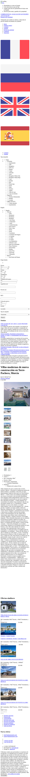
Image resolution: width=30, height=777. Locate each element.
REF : (2, 295)
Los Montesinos (13, 241)
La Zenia (11, 239)
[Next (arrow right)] (3, 713)
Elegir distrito (4, 260)
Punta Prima (12, 247)
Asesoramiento (7, 718)
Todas (7, 160)
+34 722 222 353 (8, 742)
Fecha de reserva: (5, 301)
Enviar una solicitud (9, 30)
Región (2, 207)
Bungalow (11, 166)
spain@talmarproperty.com (10, 736)
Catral (10, 223)
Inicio (5, 24)
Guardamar (12, 233)
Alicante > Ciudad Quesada (8, 636)
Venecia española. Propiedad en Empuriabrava (12, 334)
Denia (10, 229)
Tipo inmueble (4, 157)
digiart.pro (12, 749)
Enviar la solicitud (5, 378)
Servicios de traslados (9, 721)
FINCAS (11, 167)
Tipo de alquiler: (5, 311)
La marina (11, 236)
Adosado (11, 172)
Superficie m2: (4, 284)
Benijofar (11, 218)
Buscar (3, 317)
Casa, (10, 179)
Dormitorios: (4, 274)
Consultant (10, 17)
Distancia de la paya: (6, 279)
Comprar (6, 27)
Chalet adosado (13, 203)
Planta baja (11, 184)
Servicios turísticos (8, 723)
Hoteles (11, 198)
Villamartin (12, 254)
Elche (10, 231)
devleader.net (15, 747)
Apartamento (12, 163)
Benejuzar (11, 215)
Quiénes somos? (8, 25)
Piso (10, 182)
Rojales (11, 249)
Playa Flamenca (13, 246)
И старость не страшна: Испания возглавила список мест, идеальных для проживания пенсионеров (15, 350)
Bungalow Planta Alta (14, 176)
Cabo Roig (12, 220)
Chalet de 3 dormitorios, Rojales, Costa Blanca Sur (13, 638)
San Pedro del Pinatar (14, 257)
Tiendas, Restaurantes (14, 197)
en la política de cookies (14, 774)
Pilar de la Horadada (14, 244)
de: (1, 267)
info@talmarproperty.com (10, 735)
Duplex (11, 169)
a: (1, 268)
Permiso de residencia (9, 724)
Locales (11, 200)
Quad (10, 185)
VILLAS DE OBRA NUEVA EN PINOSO (12, 659)
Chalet (10, 171)
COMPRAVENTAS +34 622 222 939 (10, 14)
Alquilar (6, 28)
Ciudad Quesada (13, 225)
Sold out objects (8, 726)
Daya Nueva (12, 226)
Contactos (6, 31)
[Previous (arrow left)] (1, 713)
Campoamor (12, 221)
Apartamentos (12, 204)
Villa (10, 164)
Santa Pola (11, 251)
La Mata (11, 238)
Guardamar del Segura (14, 234)
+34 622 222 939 (8, 740)
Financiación (7, 717)
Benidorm (11, 216)
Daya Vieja (12, 228)
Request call (4, 17)
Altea (10, 213)
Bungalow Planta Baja (14, 177)
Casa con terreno (13, 193)
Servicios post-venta (9, 720)
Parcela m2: (4, 289)
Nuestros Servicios (8, 715)
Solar (10, 187)
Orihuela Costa (13, 242)
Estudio (11, 180)
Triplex (11, 190)
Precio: (2, 265)
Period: (2, 306)
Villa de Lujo (12, 192)
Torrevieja (6, 33)
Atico (10, 174)
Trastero (11, 189)
